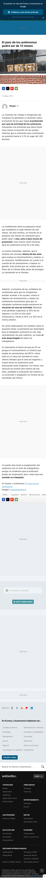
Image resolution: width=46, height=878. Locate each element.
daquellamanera (18, 489)
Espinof (26, 807)
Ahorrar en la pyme (31, 745)
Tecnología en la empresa (12, 750)
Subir (37, 776)
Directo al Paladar (9, 818)
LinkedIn (32, 708)
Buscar (43, 767)
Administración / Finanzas (33, 727)
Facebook (3, 88)
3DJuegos (27, 788)
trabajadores (28, 750)
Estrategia (6, 732)
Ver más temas (9, 757)
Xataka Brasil (7, 855)
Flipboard (12, 88)
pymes (5, 741)
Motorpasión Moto (30, 822)
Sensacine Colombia (31, 859)
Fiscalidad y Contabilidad (33, 732)
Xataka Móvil (7, 792)
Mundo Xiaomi (8, 801)
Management (8, 736)
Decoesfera (7, 837)
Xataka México (8, 852)
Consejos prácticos (10, 727)
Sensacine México (30, 855)
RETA (25, 495)
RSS (22, 708)
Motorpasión (28, 818)
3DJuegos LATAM (30, 852)
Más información (37, 876)
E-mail (16, 88)
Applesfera (7, 795)
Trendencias (7, 833)
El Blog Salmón (29, 833)
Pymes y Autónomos (31, 837)
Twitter (7, 88)
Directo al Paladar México (12, 862)
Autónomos (35, 495)
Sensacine (27, 803)
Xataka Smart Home (10, 798)
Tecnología (28, 736)
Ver (24, 602)
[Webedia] (9, 778)
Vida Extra (27, 792)
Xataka (5, 788)
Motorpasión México (31, 862)
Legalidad (15, 495)
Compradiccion (8, 840)
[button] (14, 105)
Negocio (6, 745)
